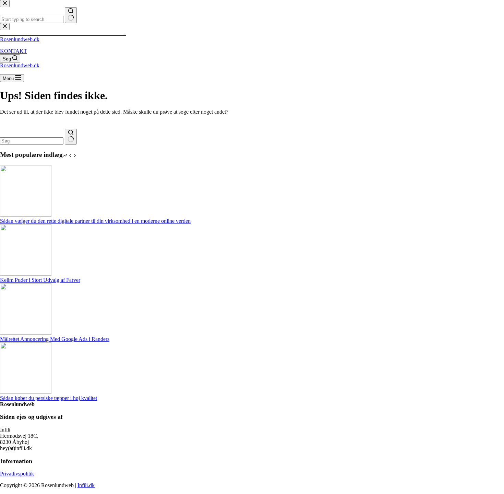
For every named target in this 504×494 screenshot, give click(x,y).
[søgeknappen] (71, 137)
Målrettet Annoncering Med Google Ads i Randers (54, 339)
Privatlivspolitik (17, 473)
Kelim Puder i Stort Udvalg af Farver (40, 280)
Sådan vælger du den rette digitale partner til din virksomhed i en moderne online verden (95, 221)
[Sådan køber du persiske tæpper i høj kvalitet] (25, 392)
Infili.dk (86, 485)
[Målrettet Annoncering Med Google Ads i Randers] (25, 333)
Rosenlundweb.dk (19, 39)
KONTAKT (13, 51)
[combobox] (31, 141)
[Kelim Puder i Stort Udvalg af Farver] (25, 274)
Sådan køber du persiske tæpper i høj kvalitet (48, 398)
